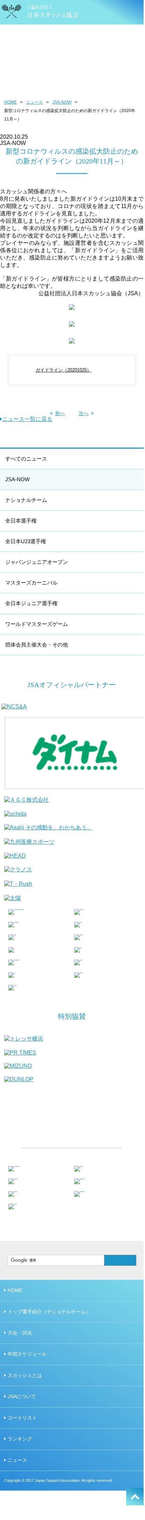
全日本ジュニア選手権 (31, 603)
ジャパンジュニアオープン (36, 562)
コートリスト (22, 1418)
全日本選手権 (21, 521)
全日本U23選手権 (25, 541)
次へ (84, 413)
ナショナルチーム (26, 500)
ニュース (34, 102)
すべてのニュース (26, 459)
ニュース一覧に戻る (27, 419)
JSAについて (22, 1396)
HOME (10, 102)
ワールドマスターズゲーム (36, 624)
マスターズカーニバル (31, 583)
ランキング (20, 1439)
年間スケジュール (27, 1354)
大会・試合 (20, 1332)
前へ (60, 413)
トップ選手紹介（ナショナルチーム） (49, 1311)
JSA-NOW (61, 102)
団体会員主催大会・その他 (36, 645)
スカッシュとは (25, 1375)
